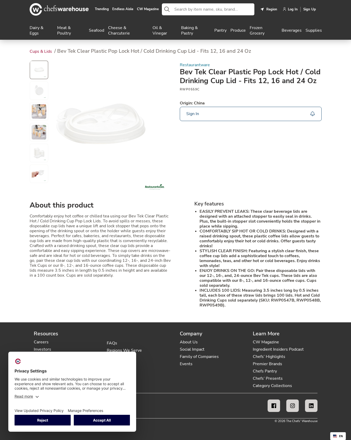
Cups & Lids (41, 51)
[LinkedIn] (311, 405)
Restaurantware (195, 65)
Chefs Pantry (265, 371)
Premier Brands (267, 364)
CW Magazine (148, 9)
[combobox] (213, 9)
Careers (41, 342)
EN (341, 436)
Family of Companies (199, 357)
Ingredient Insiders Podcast (278, 349)
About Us (189, 342)
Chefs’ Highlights (269, 357)
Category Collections (272, 386)
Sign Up (309, 9)
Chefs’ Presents (268, 378)
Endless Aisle (122, 9)
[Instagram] (292, 405)
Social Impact (192, 349)
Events (186, 364)
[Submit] (167, 9)
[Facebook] (274, 405)
